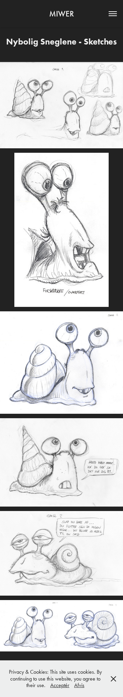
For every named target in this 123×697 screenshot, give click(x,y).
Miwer (61, 13)
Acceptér (59, 685)
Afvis (79, 685)
